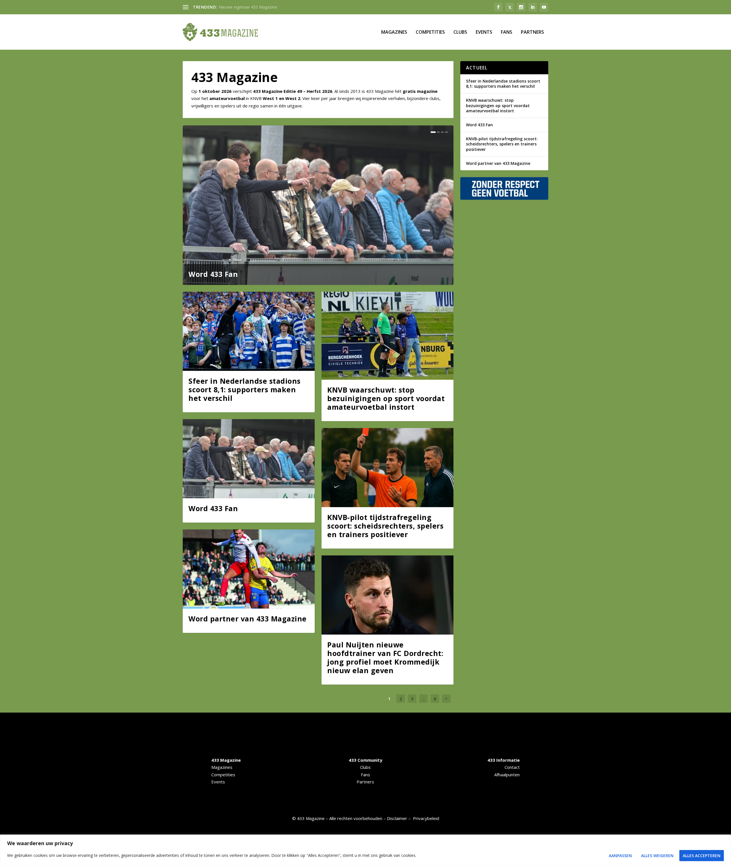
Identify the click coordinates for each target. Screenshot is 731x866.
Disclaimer (397, 818)
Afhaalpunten (507, 774)
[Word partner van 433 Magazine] (249, 569)
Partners (532, 32)
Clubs (460, 32)
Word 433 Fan (213, 274)
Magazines (394, 32)
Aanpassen (620, 855)
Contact (512, 767)
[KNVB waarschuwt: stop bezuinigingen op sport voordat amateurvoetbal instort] (387, 336)
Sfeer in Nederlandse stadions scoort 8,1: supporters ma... (272, 7)
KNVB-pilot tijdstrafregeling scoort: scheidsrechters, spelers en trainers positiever (385, 525)
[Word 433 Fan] (249, 458)
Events (484, 32)
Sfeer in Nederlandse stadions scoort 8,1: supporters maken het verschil (244, 389)
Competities (430, 32)
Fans (506, 32)
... (423, 698)
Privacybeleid (426, 818)
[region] (365, 850)
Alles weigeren (657, 855)
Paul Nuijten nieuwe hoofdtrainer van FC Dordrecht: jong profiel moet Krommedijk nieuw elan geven (385, 657)
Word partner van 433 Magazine (247, 618)
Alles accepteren (701, 855)
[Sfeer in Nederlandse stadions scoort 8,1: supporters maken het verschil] (249, 331)
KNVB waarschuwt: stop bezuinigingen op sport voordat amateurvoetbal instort (386, 398)
